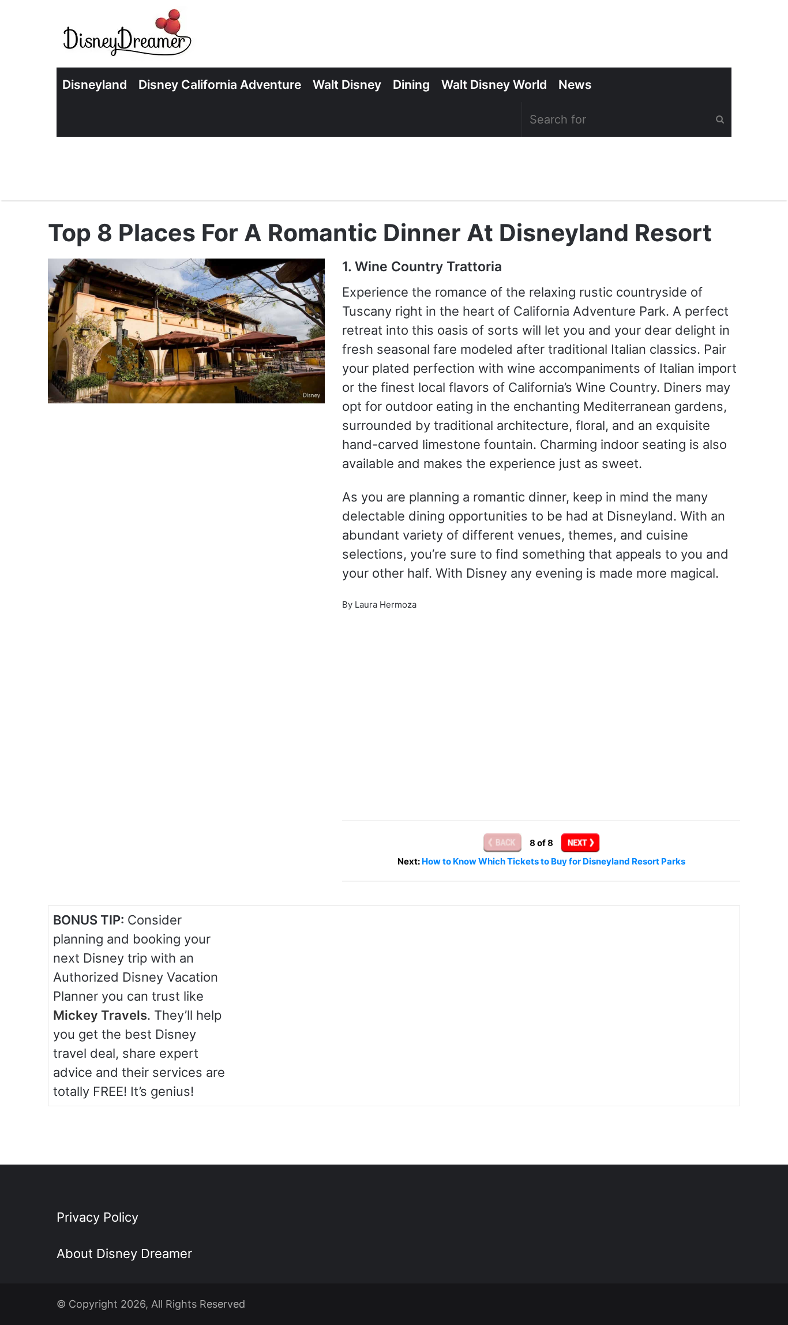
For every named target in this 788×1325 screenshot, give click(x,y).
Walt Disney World (494, 84)
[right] (580, 842)
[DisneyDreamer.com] (129, 37)
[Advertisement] (541, 700)
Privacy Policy (97, 1217)
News (575, 84)
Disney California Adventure (219, 84)
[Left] (503, 842)
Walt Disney (347, 84)
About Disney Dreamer (124, 1253)
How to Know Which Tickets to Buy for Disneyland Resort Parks (553, 861)
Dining (411, 84)
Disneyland (94, 84)
